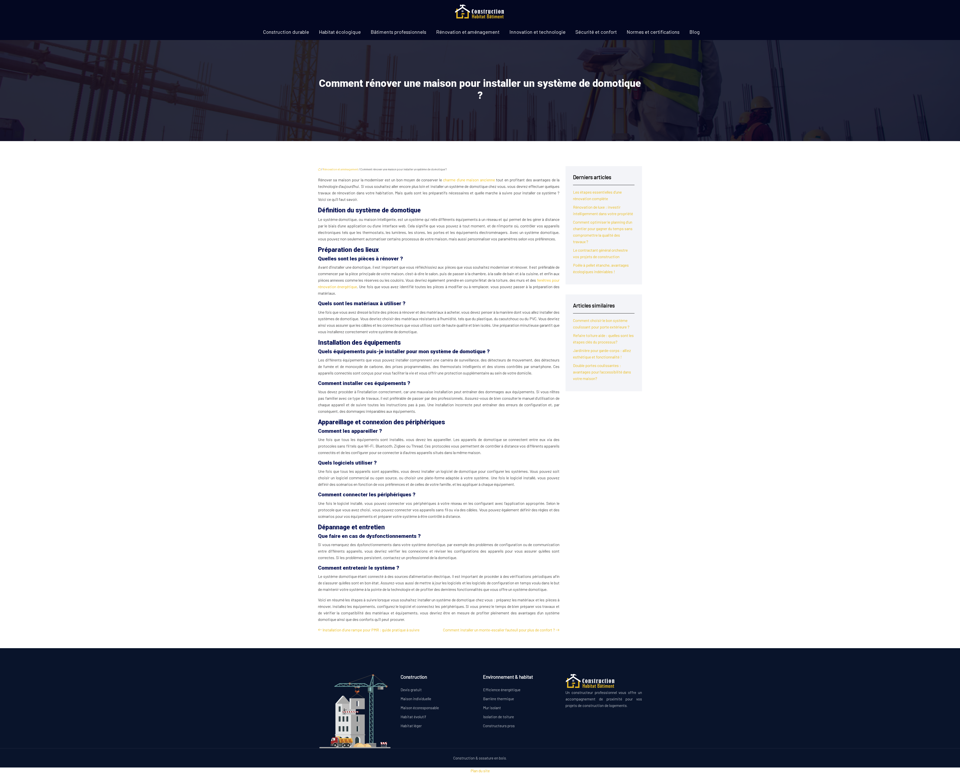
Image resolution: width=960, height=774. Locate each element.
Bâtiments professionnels (398, 32)
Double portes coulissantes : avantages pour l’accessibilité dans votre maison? (602, 372)
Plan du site (480, 770)
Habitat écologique (340, 32)
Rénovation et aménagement (468, 32)
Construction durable (286, 32)
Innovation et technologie (538, 32)
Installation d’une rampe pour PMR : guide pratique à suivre (371, 629)
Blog (695, 32)
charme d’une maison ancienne (469, 179)
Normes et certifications (653, 32)
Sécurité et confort (596, 32)
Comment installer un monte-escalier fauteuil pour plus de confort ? (499, 629)
